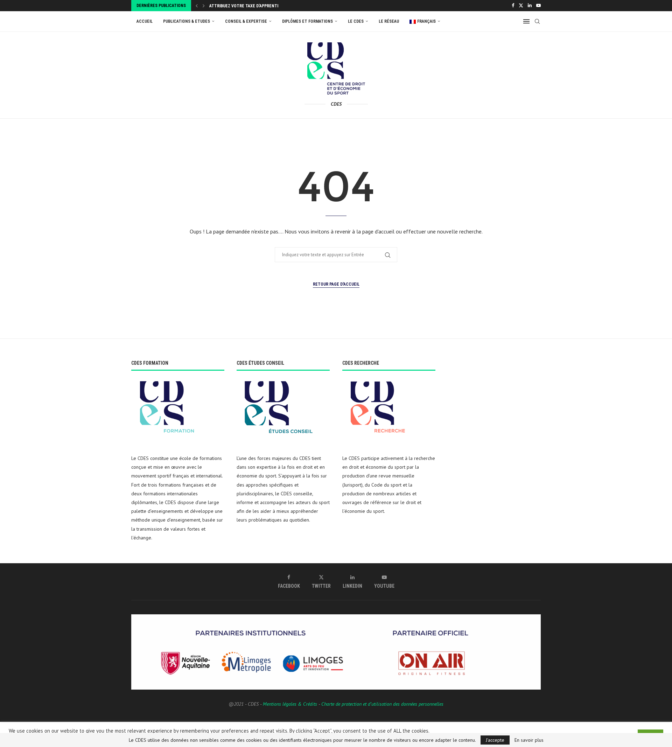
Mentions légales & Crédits (290, 704)
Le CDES (356, 21)
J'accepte (495, 740)
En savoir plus (529, 740)
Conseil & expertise (246, 21)
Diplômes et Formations (307, 21)
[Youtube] (538, 5)
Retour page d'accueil (336, 284)
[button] (197, 5)
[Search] (537, 21)
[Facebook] (513, 5)
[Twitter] (521, 5)
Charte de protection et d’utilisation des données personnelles (382, 704)
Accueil (144, 21)
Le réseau (389, 21)
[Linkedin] (530, 5)
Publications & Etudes (186, 21)
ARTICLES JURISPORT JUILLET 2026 (242, 6)
